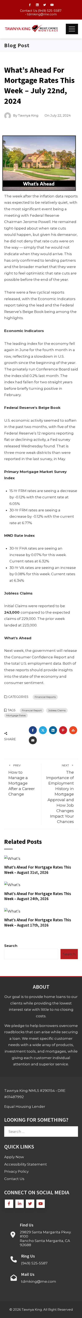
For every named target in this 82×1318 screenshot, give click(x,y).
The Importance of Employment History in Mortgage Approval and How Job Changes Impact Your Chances (60, 794)
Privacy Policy (16, 1171)
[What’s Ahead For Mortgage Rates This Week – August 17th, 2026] (12, 911)
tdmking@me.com (42, 14)
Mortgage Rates (16, 715)
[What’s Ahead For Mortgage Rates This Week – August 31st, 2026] (12, 858)
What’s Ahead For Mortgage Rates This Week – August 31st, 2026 (37, 870)
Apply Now (14, 1157)
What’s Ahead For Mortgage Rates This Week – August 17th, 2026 (37, 922)
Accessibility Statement (25, 1164)
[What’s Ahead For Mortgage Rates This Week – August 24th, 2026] (12, 884)
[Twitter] (30, 1204)
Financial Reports (45, 696)
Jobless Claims (57, 710)
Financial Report (32, 710)
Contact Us (14, 1179)
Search (10, 946)
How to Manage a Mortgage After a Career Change (21, 780)
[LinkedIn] (19, 1204)
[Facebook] (9, 1204)
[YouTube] (40, 1204)
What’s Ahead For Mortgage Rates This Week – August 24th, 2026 (37, 896)
